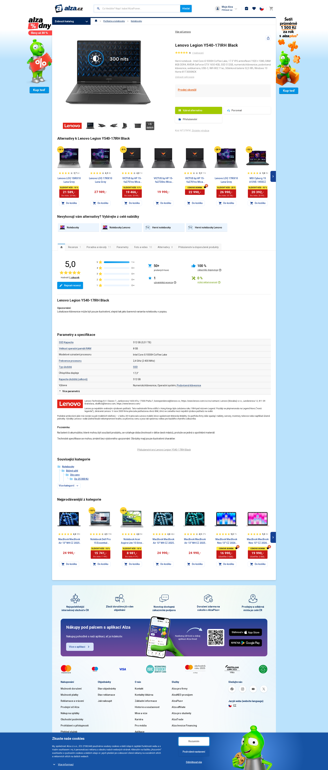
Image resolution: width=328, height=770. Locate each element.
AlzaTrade (177, 719)
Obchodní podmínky (72, 719)
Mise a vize (141, 713)
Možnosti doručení (71, 688)
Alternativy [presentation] (165, 247)
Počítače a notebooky (114, 21)
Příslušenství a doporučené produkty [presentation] (198, 247)
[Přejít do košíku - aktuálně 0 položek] (271, 8)
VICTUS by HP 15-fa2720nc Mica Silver (163, 180)
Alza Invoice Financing (184, 725)
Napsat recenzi (72, 285)
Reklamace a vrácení (72, 701)
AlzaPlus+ (177, 701)
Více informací (65, 764)
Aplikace (139, 731)
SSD (135, 367)
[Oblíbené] (254, 8)
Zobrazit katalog (64, 21)
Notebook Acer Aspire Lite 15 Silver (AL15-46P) (132, 541)
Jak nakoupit (105, 701)
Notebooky (136, 21)
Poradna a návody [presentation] (99, 247)
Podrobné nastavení (194, 751)
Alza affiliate (178, 707)
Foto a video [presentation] (143, 247)
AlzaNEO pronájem (182, 694)
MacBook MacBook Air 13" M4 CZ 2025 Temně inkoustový (69, 541)
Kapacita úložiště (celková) (73, 379)
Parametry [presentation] (123, 247)
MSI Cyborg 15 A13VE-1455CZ (257, 180)
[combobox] (137, 8)
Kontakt (139, 688)
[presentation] (61, 247)
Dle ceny (75, 474)
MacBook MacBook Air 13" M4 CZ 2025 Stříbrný (195, 541)
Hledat (186, 8)
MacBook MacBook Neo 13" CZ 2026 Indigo (226, 541)
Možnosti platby (69, 694)
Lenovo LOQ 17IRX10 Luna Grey (100, 180)
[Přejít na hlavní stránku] (69, 8)
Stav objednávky (107, 688)
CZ (234, 705)
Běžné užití (72, 470)
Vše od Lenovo (183, 31)
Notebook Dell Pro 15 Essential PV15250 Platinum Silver (100, 541)
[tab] (61, 247)
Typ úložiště (65, 367)
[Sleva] (60, 149)
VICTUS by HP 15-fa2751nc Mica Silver (132, 180)
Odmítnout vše (194, 762)
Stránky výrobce (200, 130)
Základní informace (146, 701)
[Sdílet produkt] (268, 38)
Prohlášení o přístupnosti (75, 725)
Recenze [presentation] (74, 247)
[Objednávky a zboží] (246, 8)
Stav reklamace (106, 694)
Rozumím (193, 741)
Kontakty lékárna (144, 694)
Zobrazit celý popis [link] (184, 77)
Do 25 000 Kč (81, 479)
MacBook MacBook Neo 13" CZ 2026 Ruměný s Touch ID (258, 541)
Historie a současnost (147, 707)
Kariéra (139, 719)
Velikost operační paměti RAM (75, 348)
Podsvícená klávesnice (189, 385)
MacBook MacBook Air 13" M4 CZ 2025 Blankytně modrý (163, 541)
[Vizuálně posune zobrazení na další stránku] (273, 176)
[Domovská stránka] (96, 21)
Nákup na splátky (70, 713)
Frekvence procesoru (70, 360)
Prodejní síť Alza (70, 707)
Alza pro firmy (179, 688)
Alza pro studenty (181, 713)
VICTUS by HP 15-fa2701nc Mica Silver (194, 180)
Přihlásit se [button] (227, 10)
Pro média (141, 725)
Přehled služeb (69, 731)
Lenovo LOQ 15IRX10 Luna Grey (69, 180)
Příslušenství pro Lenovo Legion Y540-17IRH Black (164, 449)
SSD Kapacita (66, 342)
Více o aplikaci (77, 646)
